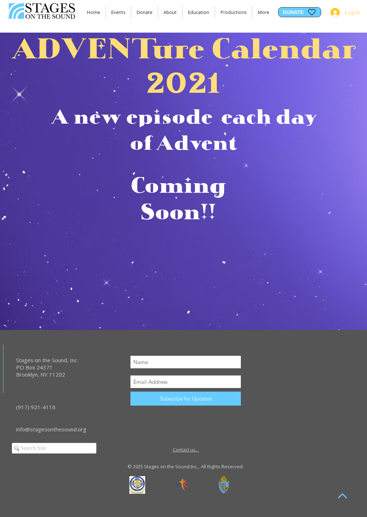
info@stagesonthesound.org (51, 429)
